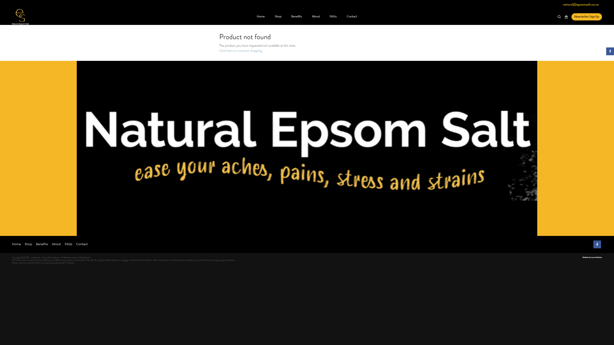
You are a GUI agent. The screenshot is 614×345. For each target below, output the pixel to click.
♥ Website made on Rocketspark (76, 257)
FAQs (333, 16)
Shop (278, 16)
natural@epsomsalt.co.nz (581, 4)
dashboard (35, 257)
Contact (352, 16)
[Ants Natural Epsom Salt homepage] (71, 17)
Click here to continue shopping (240, 50)
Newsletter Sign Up (586, 17)
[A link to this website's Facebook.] (610, 51)
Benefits (296, 16)
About (316, 16)
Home (261, 16)
